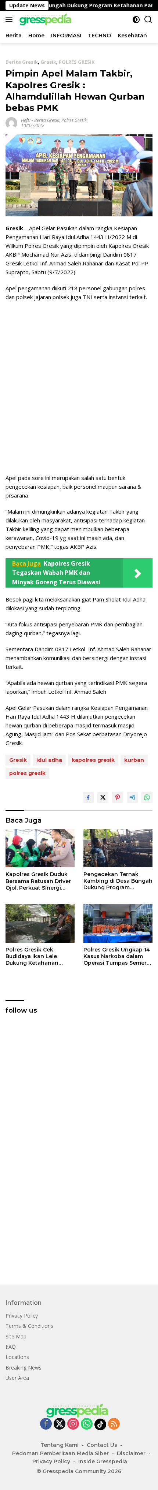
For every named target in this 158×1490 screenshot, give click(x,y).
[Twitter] (59, 1424)
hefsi (25, 120)
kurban (134, 760)
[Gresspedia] (46, 19)
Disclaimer (131, 1453)
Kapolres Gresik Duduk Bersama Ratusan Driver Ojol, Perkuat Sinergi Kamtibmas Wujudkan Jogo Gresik (38, 881)
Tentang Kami (59, 1445)
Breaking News (24, 1367)
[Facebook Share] (88, 797)
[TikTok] (100, 1424)
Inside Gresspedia (102, 1461)
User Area (17, 1377)
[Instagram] (73, 1424)
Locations (17, 1356)
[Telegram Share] (132, 797)
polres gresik (27, 773)
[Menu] (10, 19)
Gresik (48, 62)
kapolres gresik (93, 760)
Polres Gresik (74, 120)
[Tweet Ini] (102, 797)
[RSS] (114, 1424)
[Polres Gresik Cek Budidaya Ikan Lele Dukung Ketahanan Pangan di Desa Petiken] (40, 923)
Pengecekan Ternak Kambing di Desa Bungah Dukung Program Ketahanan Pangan (117, 881)
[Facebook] (46, 1424)
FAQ (11, 1346)
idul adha (49, 760)
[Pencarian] (148, 20)
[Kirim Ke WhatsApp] (146, 797)
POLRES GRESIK (76, 62)
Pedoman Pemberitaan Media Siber (60, 1453)
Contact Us (102, 1445)
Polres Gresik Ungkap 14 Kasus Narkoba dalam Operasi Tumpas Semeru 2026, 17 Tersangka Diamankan (116, 956)
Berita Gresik (22, 62)
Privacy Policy (22, 1315)
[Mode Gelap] (136, 20)
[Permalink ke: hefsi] (11, 122)
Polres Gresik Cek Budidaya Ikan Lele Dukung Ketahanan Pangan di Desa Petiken (38, 956)
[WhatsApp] (87, 1424)
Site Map (16, 1336)
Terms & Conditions (29, 1325)
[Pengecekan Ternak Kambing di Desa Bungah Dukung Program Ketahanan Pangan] (117, 848)
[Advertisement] (79, 387)
